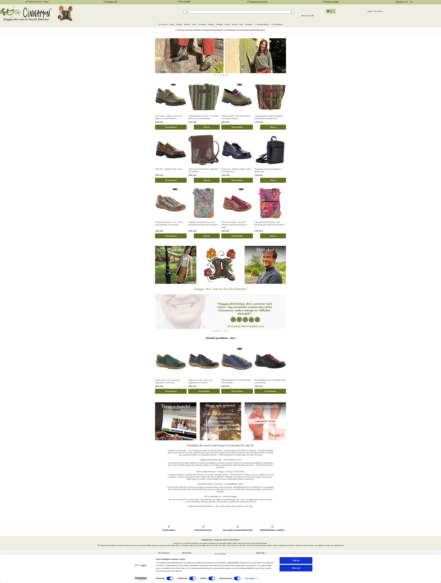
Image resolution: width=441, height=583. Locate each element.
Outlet (241, 24)
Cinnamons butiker (262, 24)
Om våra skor (163, 24)
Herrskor (187, 24)
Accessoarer (202, 24)
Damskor (179, 24)
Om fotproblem (278, 24)
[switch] (192, 578)
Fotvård (227, 24)
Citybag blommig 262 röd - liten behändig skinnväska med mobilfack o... (269, 224)
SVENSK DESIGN (168, 530)
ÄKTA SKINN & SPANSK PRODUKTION (238, 530)
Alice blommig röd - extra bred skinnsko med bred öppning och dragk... (234, 224)
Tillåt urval (296, 568)
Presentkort (248, 24)
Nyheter (172, 24)
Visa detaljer (250, 578)
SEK (309, 16)
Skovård (234, 24)
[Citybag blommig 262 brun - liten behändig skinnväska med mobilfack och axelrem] (208, 189)
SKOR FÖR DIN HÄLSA (203, 530)
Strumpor (211, 24)
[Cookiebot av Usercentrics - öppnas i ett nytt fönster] (141, 578)
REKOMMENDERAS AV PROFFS (272, 530)
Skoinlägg (219, 24)
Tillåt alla (296, 560)
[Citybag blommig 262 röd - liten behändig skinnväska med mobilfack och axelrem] (274, 189)
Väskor (194, 24)
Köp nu (207, 127)
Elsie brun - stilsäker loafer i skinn (168, 169)
